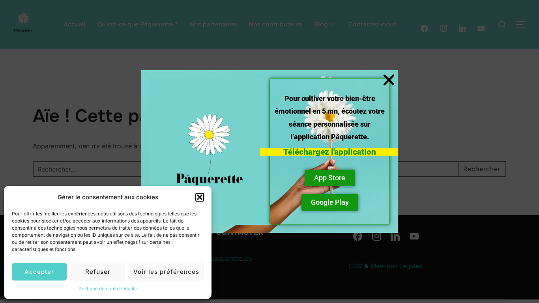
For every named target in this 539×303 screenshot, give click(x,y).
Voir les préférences (166, 271)
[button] (200, 197)
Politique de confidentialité (108, 289)
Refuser (97, 271)
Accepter (39, 271)
